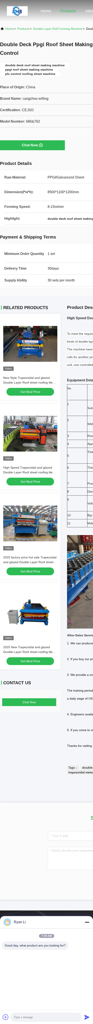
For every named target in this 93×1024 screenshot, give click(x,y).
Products (68, 11)
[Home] (17, 11)
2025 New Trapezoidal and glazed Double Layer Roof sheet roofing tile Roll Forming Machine (28, 651)
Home (46, 11)
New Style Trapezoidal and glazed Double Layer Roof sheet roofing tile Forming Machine (28, 382)
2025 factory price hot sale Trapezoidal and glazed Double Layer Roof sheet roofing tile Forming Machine (29, 562)
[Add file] (6, 1017)
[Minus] (87, 922)
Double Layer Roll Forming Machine (57, 28)
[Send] (86, 1017)
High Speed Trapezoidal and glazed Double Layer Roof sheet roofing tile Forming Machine (28, 472)
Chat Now (30, 145)
